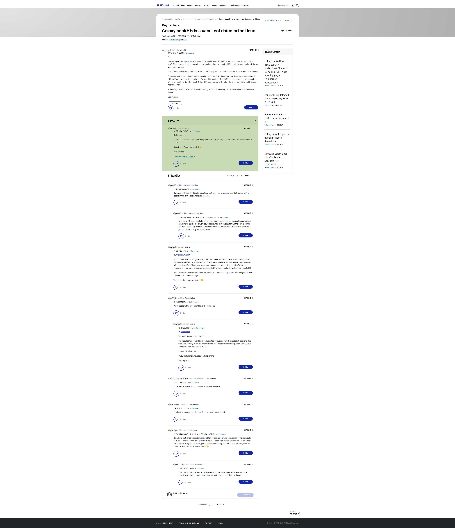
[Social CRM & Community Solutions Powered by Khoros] (295, 513)
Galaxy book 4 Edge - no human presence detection (276, 138)
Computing (198, 19)
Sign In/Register (283, 5)
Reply (251, 108)
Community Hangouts (220, 5)
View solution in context (183, 156)
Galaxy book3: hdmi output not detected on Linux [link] (239, 19)
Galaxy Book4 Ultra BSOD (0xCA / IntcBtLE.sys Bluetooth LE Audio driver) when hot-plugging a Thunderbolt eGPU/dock (276, 72)
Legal (220, 523)
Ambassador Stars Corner (240, 5)
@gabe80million (183, 255)
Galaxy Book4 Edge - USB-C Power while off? (276, 116)
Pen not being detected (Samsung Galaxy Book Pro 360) (276, 99)
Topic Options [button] (286, 30)
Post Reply (245, 495)
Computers (211, 19)
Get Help (207, 5)
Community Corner (194, 5)
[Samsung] (162, 5)
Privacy (208, 523)
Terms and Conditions (189, 523)
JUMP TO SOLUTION (272, 20)
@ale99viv (185, 332)
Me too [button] (175, 103)
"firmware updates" (178, 40)
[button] (254, 50)
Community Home (178, 5)
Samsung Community (171, 19)
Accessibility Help (164, 523)
